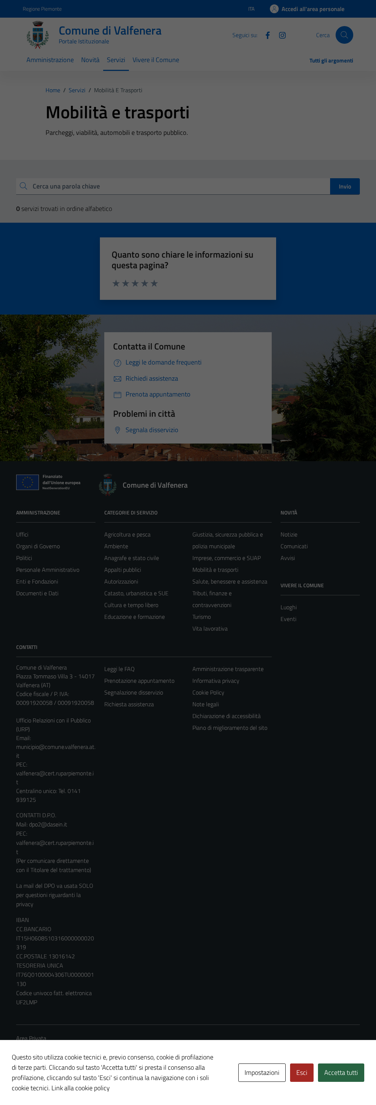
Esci (301, 1072)
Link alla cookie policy (80, 1088)
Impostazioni (262, 1072)
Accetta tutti (341, 1072)
